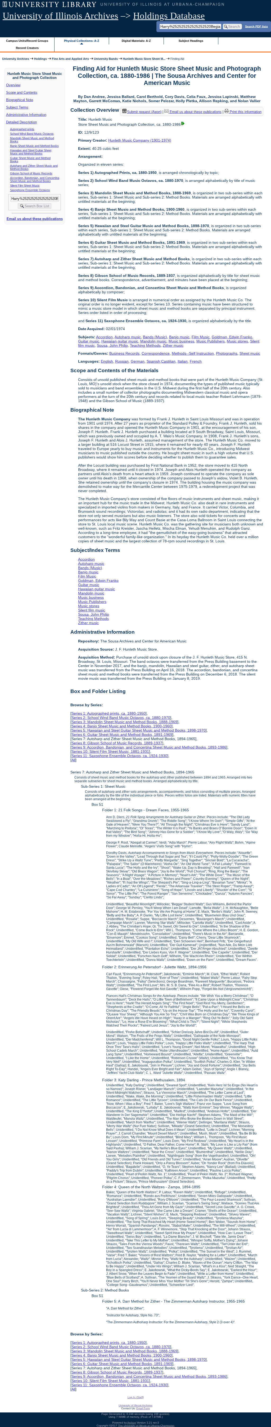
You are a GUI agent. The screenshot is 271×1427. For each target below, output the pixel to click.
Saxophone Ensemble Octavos (30, 190)
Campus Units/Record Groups (27, 40)
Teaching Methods (145, 345)
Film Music (201, 337)
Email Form (143, 1408)
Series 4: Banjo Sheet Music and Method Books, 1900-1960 (121, 726)
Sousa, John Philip (112, 345)
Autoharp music (128, 337)
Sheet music (250, 353)
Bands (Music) (155, 337)
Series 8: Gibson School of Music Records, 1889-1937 (116, 743)
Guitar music (88, 341)
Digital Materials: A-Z (136, 40)
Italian (183, 361)
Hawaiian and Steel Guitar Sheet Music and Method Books (30, 152)
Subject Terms (17, 107)
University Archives (15, 58)
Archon (131, 1422)
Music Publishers (210, 341)
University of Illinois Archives (60, 16)
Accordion (104, 337)
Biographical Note (19, 100)
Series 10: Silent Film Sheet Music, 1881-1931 (110, 751)
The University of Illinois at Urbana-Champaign (146, 1425)
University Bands (106, 58)
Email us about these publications (35, 219)
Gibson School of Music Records (31, 173)
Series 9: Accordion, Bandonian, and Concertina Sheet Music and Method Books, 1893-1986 (148, 747)
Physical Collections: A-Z (81, 40)
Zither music (173, 345)
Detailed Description (21, 122)
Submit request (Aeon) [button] (144, 112)
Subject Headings (191, 40)
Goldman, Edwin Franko (232, 337)
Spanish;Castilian (161, 361)
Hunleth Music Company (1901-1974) (139, 140)
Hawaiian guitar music (119, 341)
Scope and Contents (21, 92)
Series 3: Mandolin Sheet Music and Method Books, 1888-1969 (124, 722)
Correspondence (156, 353)
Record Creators (27, 47)
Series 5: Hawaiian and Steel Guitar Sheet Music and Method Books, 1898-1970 (138, 730)
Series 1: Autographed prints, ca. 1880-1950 (108, 713)
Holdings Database (169, 16)
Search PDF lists (256, 26)
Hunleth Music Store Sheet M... (144, 58)
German (137, 361)
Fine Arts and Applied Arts (70, 58)
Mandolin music (153, 341)
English (107, 361)
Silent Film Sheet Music (25, 185)
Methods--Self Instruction (193, 353)
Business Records (124, 353)
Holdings (40, 58)
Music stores (237, 341)
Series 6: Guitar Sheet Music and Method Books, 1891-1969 (121, 734)
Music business (181, 341)
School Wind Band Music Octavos (32, 133)
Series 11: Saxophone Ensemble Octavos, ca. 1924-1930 (119, 756)
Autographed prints (22, 129)
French (196, 361)
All (73, 760)
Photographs (226, 353)
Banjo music (179, 337)
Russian (122, 361)
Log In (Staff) (136, 1397)
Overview (13, 85)
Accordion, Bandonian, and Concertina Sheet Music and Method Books (34, 179)
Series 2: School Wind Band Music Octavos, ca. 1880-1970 (120, 717)
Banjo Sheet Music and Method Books (34, 145)
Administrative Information (26, 115)
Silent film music (91, 610)
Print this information (245, 112)
